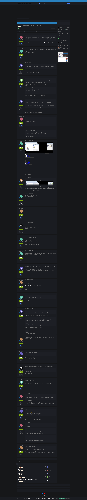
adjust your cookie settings (48, 498)
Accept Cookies (62, 498)
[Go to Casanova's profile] (21, 396)
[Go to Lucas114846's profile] (18, 28)
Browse (46, 3)
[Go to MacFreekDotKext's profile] (47, 480)
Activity (41, 3)
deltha (49, 476)
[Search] (28, 18)
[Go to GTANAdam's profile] (65, 27)
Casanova (34, 409)
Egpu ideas (19, 469)
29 (21, 150)
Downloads (36, 3)
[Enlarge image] (39, 147)
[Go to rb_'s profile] (21, 80)
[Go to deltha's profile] (47, 477)
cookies (32, 498)
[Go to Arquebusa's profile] (21, 65)
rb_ (21, 77)
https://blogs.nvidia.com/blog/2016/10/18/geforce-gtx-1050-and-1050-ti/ (33, 285)
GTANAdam (67, 27)
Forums (33, 3)
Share (49, 28)
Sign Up (68, 3)
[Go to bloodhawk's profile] (58, 27)
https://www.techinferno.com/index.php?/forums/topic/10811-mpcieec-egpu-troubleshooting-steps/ (43, 42)
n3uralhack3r (34, 117)
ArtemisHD (21, 48)
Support (50, 3)
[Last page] (32, 31)
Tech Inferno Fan (21, 116)
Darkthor (21, 141)
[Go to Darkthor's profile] (21, 143)
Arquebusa (21, 63)
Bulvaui (49, 466)
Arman (19, 473)
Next (31, 31)
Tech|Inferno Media (24, 490)
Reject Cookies (67, 498)
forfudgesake (21, 208)
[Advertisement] (43, 11)
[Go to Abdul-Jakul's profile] (21, 225)
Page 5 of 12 (35, 31)
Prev (19, 31)
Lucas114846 (21, 28)
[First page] (17, 31)
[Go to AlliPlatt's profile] (47, 470)
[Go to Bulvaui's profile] (47, 467)
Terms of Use (25, 498)
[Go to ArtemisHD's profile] (21, 51)
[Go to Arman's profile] (47, 473)
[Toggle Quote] (26, 64)
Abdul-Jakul (21, 365)
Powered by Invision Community (43, 496)
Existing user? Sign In (63, 3)
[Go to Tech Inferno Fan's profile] (21, 37)
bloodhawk (61, 27)
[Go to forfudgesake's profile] (21, 180)
